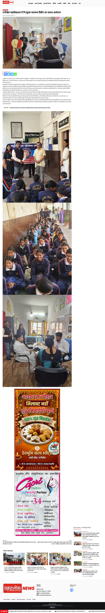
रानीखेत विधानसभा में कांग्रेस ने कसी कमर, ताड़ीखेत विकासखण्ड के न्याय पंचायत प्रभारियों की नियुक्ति (89, 572)
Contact (28, 599)
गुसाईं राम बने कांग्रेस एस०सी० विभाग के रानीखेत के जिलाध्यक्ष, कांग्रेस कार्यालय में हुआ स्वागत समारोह (36, 569)
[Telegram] (12, 74)
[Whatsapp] (15, 74)
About (13, 599)
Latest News (6, 599)
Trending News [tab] (86, 527)
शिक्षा (69, 3)
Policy (34, 599)
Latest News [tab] (77, 527)
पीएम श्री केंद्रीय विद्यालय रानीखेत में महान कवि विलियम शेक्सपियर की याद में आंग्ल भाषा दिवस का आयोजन (19, 542)
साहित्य (64, 3)
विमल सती (12, 15)
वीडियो (54, 3)
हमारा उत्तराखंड (38, 3)
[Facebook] (5, 74)
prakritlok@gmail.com (45, 595)
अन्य (80, 3)
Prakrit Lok (54, 603)
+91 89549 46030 (45, 593)
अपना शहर (74, 3)
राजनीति (59, 3)
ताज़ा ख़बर (30, 3)
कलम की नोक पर (47, 3)
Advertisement (21, 599)
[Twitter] (8, 74)
